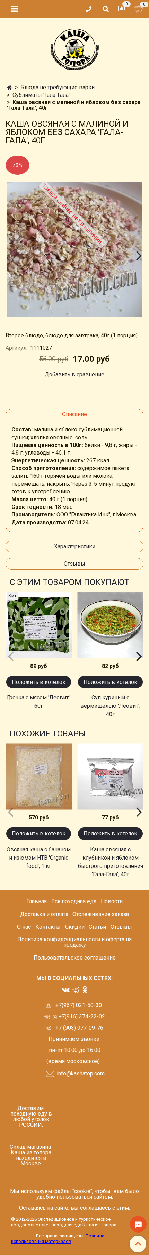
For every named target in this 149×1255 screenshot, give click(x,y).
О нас (24, 927)
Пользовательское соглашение (75, 957)
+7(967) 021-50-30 (79, 1005)
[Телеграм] (75, 990)
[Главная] (9, 87)
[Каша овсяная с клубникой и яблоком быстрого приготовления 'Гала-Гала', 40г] (110, 776)
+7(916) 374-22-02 (81, 1016)
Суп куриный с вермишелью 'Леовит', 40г (110, 705)
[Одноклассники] (84, 989)
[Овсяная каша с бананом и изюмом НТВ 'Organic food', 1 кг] (39, 776)
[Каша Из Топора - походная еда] (75, 48)
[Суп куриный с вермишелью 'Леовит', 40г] (110, 625)
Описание (74, 414)
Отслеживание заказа (100, 914)
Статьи (97, 927)
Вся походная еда (73, 901)
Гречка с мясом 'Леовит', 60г (39, 701)
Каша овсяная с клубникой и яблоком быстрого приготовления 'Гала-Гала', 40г (110, 862)
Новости (112, 901)
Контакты (48, 927)
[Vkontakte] (66, 989)
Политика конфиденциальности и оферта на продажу (74, 942)
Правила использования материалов (57, 1238)
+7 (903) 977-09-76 (78, 1028)
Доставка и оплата (44, 914)
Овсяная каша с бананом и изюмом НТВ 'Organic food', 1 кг (39, 857)
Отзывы (74, 563)
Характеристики (74, 546)
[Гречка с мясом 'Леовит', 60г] (39, 625)
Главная (36, 901)
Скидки (75, 927)
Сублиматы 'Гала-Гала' (41, 95)
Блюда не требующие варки (57, 87)
